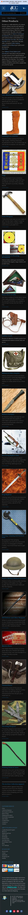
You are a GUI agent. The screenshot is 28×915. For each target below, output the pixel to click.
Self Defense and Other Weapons (13, 618)
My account (5, 851)
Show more (5, 107)
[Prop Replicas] (14, 481)
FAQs (3, 808)
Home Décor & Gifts (9, 295)
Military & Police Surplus (11, 373)
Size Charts (5, 818)
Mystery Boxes (7, 646)
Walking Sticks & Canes (10, 767)
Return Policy (5, 813)
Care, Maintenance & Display (12, 95)
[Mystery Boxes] (14, 637)
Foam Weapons (7, 216)
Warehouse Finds (6, 833)
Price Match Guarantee (8, 817)
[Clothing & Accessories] (14, 122)
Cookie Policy (5, 820)
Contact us (4, 822)
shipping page (12, 887)
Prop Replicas (7, 494)
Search (24, 13)
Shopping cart (5, 856)
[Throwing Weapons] (14, 712)
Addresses (4, 854)
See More (5, 49)
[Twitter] (10, 911)
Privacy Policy (5, 838)
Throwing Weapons (9, 726)
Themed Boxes (7, 685)
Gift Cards (4, 835)
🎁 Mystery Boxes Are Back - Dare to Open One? (14, 2)
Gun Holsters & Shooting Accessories (10, 256)
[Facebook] (7, 911)
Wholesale (4, 836)
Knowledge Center (7, 842)
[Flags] (14, 161)
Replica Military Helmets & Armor (14, 578)
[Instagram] (21, 911)
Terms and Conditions (7, 811)
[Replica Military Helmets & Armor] (14, 564)
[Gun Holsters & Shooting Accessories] (14, 242)
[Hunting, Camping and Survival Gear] (14, 522)
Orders (4, 853)
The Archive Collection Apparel (13, 784)
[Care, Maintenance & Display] (14, 81)
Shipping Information (7, 815)
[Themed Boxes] (14, 671)
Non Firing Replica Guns (10, 455)
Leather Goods (7, 336)
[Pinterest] (18, 911)
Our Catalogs (5, 845)
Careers (4, 824)
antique (12, 45)
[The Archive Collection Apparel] (14, 781)
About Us (4, 831)
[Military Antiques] (14, 400)
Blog (3, 843)
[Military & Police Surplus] (14, 359)
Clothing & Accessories (10, 136)
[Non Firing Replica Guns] (14, 441)
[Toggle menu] (3, 8)
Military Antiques (8, 414)
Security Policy (5, 840)
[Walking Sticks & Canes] (14, 753)
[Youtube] (14, 911)
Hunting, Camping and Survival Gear (13, 536)
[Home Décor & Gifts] (14, 281)
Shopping (25, 8)
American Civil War (10, 39)
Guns (11, 36)
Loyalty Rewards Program (8, 830)
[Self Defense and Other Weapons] (14, 604)
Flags (3, 175)
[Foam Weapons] (14, 202)
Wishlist (4, 858)
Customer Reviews (7, 810)
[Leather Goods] (14, 322)
